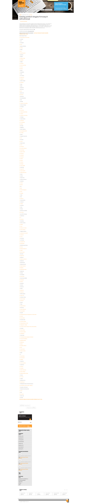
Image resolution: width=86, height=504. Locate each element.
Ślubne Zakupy (22, 371)
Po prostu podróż (23, 321)
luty (38, 493)
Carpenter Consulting (23, 103)
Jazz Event (22, 212)
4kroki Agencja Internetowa (24, 37)
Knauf (21, 226)
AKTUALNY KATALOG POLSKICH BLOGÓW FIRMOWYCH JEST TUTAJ (30, 399)
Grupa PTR (22, 169)
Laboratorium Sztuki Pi (24, 233)
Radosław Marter (23, 340)
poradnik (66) (21, 441)
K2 (20, 217)
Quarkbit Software (23, 345)
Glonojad (21, 163)
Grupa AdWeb (22, 165)
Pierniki (21, 316)
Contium (21, 113)
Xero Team (22, 394)
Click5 (21, 108)
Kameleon (22, 219)
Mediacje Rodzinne (23, 248)
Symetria (21, 366)
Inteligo (21, 203)
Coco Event (22, 110)
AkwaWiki (21, 59)
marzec (31, 493)
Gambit (21, 158)
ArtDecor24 (22, 77)
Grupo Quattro (22, 170)
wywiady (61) (21, 438)
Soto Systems (22, 357)
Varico (21, 390)
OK (30, 419)
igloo (21, 188)
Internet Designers (23, 189)
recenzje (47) (21, 439)
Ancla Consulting (23, 65)
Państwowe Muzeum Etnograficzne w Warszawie (28, 314)
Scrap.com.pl (22, 349)
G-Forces (21, 162)
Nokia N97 (22, 290)
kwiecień (23, 493)
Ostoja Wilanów (22, 305)
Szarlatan (21, 368)
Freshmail (22, 156)
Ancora (21, 66)
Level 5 (21, 236)
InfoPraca (21, 198)
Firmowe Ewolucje (48, 9)
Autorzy (38, 9)
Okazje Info (22, 295)
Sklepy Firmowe (22, 350)
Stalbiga (21, 359)
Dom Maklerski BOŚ (23, 130)
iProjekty (21, 193)
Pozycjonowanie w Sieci (24, 323)
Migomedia (22, 255)
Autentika (21, 82)
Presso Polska (22, 330)
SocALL (20, 483)
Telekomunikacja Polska (24, 373)
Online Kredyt (22, 298)
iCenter (21, 182)
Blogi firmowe (21, 3)
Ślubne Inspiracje (23, 369)
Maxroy (21, 246)
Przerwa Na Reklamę (23, 338)
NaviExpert (22, 279)
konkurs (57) (21, 436)
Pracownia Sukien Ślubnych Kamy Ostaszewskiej (28, 326)
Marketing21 (22, 243)
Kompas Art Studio (23, 227)
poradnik (30, 14)
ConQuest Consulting (23, 115)
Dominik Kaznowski (23, 21)
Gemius (21, 160)
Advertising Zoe (22, 53)
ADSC (21, 44)
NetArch (21, 281)
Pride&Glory (22, 333)
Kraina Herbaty (22, 229)
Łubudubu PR (22, 241)
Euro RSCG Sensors (23, 148)
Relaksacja (22, 342)
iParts (21, 191)
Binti (21, 91)
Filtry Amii (22, 153)
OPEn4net (22, 300)
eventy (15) (21, 443)
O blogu (42, 9)
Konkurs (34, 9)
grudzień (56, 493)
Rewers (21, 343)
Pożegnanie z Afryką (23, 324)
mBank (21, 250)
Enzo (21, 137)
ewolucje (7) (21, 448)
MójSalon (21, 267)
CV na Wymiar (22, 122)
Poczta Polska (22, 317)
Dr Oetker (21, 132)
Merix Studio (22, 252)
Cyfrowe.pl (22, 120)
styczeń (48, 493)
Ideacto (21, 184)
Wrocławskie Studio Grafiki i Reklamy (26, 385)
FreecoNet (22, 155)
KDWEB (21, 224)
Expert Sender (22, 151)
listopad (64, 493)
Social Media (22, 356)
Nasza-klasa (22, 276)
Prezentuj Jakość (23, 331)
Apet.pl (21, 68)
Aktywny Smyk (22, 58)
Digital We (20, 481)
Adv (21, 51)
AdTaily (21, 47)
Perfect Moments (23, 309)
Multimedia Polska (23, 269)
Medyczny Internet (23, 259)
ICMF (19, 484)
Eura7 (21, 144)
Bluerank (21, 94)
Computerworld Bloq (23, 111)
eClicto (21, 141)
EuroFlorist (22, 146)
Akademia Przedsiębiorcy (23, 478)
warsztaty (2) (21, 447)
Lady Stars (22, 234)
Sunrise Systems (23, 362)
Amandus (21, 63)
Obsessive (22, 291)
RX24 (21, 347)
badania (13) (21, 445)
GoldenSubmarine (23, 172)
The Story (21, 376)
